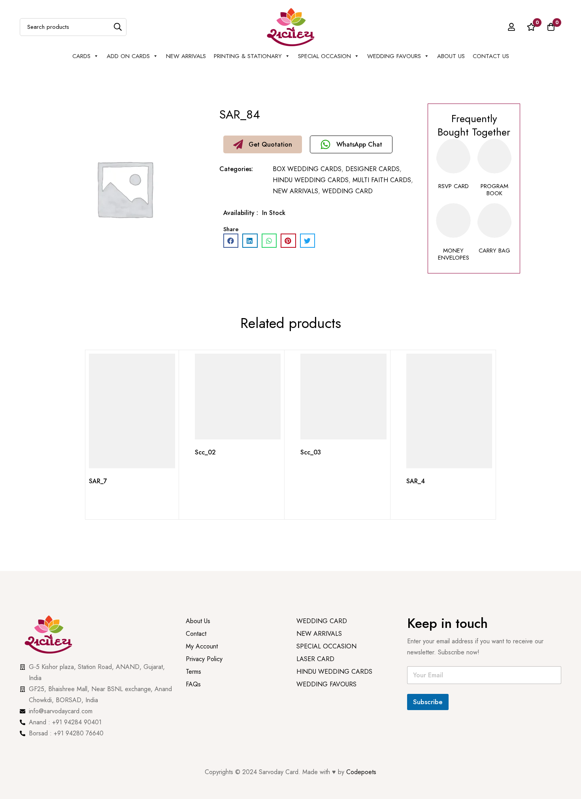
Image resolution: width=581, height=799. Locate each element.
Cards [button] (81, 56)
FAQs (193, 697)
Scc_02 (205, 452)
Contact (196, 646)
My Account (202, 659)
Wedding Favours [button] (394, 56)
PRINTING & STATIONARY (248, 56)
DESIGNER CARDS (372, 168)
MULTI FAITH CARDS (382, 180)
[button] (262, 144)
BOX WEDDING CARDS (307, 168)
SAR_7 (98, 481)
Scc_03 (310, 452)
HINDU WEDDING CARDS (311, 180)
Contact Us (491, 56)
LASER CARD (315, 672)
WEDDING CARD (347, 191)
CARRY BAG (494, 250)
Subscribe (428, 702)
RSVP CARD (453, 186)
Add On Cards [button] (128, 56)
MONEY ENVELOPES (453, 254)
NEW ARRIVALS (186, 56)
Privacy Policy (205, 672)
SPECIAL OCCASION (324, 56)
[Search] (117, 27)
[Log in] (511, 27)
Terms (193, 684)
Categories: (236, 168)
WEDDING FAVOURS (326, 697)
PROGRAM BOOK (494, 190)
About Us (451, 56)
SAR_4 (415, 481)
